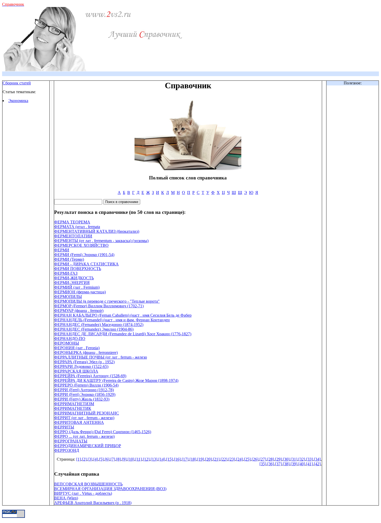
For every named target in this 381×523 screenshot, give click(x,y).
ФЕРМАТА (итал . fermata (77, 226)
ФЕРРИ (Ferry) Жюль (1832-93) (81, 399)
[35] (262, 464)
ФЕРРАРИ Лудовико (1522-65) (81, 366)
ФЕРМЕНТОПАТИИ (73, 236)
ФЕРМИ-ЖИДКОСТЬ (74, 278)
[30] (286, 459)
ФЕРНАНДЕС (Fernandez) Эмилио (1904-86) (93, 329)
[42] (317, 464)
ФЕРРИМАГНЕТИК (72, 408)
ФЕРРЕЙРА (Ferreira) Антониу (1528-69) (90, 376)
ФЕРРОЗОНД (66, 450)
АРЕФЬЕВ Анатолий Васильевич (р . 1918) (92, 502)
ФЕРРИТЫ (64, 427)
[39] (294, 464)
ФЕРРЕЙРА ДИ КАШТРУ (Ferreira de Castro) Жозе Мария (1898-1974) (116, 380)
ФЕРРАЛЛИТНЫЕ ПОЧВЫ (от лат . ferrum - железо (100, 357)
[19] (200, 459)
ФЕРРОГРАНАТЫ (70, 441)
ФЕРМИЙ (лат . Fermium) (77, 287)
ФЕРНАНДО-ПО (69, 338)
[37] (278, 464)
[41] (309, 464)
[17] (185, 459)
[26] (255, 459)
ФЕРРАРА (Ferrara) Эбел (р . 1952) (84, 362)
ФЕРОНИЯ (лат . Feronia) (77, 348)
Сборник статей (17, 83)
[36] (270, 464)
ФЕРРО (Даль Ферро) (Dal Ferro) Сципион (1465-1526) (102, 432)
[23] (231, 459)
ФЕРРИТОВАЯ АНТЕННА (79, 422)
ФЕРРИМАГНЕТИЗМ (74, 404)
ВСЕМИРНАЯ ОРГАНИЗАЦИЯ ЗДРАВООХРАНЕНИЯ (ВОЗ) (110, 488)
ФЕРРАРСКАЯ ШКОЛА (76, 371)
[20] (208, 459)
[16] (177, 459)
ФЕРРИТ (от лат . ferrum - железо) (84, 418)
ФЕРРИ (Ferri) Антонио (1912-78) (84, 390)
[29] (278, 459)
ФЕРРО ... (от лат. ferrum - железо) (84, 436)
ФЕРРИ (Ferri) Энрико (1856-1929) (84, 394)
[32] (301, 459)
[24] (239, 459)
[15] (169, 459)
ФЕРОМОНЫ (66, 343)
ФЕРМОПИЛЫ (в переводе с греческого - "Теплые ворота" (107, 301)
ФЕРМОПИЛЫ (68, 296)
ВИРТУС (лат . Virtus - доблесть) (83, 493)
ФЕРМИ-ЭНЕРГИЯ (72, 282)
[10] (131, 459)
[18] (192, 459)
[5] (101, 459)
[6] (107, 459)
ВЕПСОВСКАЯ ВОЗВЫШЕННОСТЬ (88, 484)
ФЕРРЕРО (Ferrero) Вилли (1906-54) (86, 385)
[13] (154, 459)
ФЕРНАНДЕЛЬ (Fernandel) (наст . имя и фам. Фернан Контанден (112, 320)
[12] (146, 459)
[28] (270, 459)
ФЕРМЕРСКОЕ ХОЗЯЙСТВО (81, 245)
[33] (309, 459)
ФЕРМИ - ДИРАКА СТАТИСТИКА (86, 264)
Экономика (18, 100)
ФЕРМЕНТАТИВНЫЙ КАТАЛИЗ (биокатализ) (96, 231)
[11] (138, 459)
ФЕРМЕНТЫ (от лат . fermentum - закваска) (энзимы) (101, 240)
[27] (262, 459)
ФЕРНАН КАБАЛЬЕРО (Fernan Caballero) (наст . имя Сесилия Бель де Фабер (123, 315)
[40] (301, 464)
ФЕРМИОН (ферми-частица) (80, 292)
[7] (112, 459)
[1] (78, 459)
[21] (216, 459)
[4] (95, 459)
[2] (84, 459)
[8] (118, 459)
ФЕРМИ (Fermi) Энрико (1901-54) (84, 254)
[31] (294, 459)
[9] (124, 459)
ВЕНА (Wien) (66, 498)
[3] (90, 459)
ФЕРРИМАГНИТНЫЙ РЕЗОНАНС (86, 413)
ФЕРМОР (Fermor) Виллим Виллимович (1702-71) (99, 306)
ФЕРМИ (61, 250)
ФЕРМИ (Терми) (69, 259)
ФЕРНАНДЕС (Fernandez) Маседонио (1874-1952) (98, 324)
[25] (247, 459)
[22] (224, 459)
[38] (286, 464)
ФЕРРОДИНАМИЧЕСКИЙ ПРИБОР (87, 446)
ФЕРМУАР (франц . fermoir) (78, 310)
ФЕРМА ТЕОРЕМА (72, 222)
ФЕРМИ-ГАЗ (65, 273)
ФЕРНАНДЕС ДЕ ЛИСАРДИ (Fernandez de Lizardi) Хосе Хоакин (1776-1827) (122, 334)
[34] (317, 459)
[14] (161, 459)
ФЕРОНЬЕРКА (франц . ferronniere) (86, 352)
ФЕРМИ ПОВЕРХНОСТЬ (77, 268)
